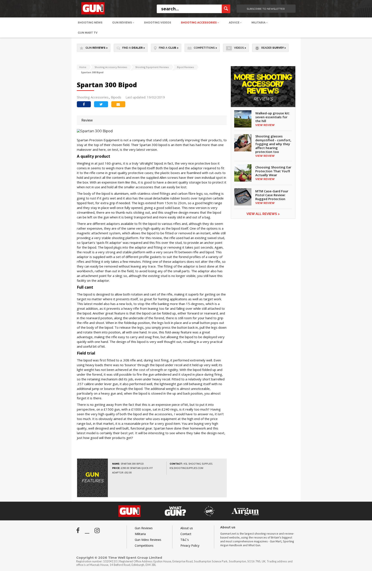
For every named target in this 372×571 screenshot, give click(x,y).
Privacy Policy (189, 545)
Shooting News (90, 22)
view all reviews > (263, 214)
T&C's (184, 540)
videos (240, 47)
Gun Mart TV (88, 32)
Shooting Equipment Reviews (152, 67)
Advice (234, 22)
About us (186, 528)
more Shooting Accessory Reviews (263, 87)
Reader (273, 47)
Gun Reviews (122, 22)
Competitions (205, 47)
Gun (96, 47)
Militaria (258, 22)
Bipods (116, 97)
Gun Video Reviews (148, 540)
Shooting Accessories (199, 22)
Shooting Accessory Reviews (111, 67)
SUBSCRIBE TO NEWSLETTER (266, 8)
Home (82, 67)
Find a (133, 47)
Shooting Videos (157, 22)
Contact (185, 534)
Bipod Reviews (185, 67)
